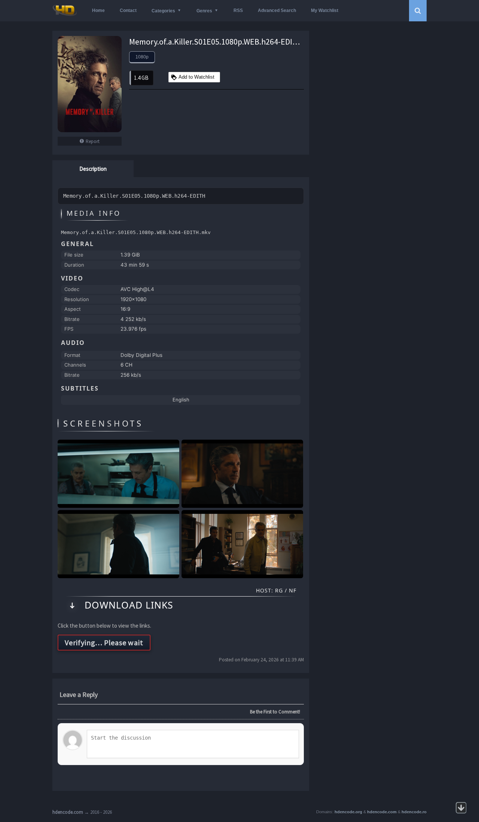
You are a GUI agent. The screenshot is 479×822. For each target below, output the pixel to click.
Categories (163, 10)
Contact (128, 10)
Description (93, 168)
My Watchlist (324, 10)
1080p (142, 57)
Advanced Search (277, 10)
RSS (238, 10)
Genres (204, 10)
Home (98, 10)
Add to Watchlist (196, 77)
